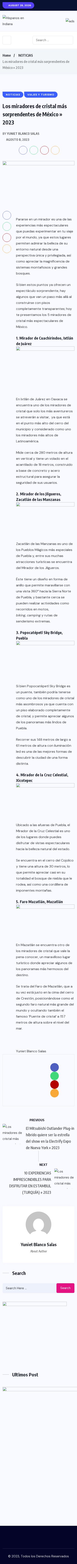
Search (65, 1288)
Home (7, 55)
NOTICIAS (25, 55)
